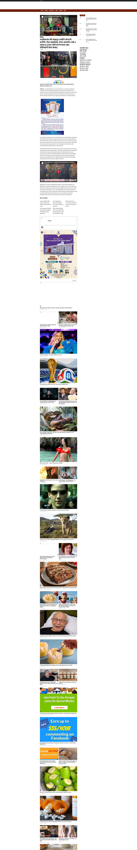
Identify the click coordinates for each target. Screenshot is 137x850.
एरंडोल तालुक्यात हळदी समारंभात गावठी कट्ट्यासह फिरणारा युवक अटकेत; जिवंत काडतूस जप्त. (58, 204)
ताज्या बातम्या (51, 10)
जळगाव (46, 10)
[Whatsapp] (59, 82)
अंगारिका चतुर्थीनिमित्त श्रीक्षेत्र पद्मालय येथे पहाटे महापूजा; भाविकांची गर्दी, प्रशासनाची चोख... (91, 19)
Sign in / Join (41, 0)
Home (42, 10)
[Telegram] (61, 82)
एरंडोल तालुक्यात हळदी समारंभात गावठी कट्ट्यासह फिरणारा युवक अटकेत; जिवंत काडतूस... (91, 24)
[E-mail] (42, 228)
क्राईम (56, 10)
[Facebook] (54, 82)
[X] (56, 82)
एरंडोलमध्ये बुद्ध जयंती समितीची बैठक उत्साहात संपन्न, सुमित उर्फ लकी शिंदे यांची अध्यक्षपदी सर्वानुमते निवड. (45, 211)
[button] (96, 10)
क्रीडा (65, 10)
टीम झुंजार (42, 49)
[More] (63, 82)
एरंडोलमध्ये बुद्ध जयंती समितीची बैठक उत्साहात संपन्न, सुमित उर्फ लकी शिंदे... (91, 35)
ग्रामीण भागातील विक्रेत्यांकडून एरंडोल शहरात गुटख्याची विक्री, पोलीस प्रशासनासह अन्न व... (91, 40)
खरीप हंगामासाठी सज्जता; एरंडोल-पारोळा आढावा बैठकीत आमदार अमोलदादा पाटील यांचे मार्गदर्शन (71, 204)
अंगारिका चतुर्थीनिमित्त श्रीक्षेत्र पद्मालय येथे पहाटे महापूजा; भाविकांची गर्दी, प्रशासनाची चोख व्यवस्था (45, 204)
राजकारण (61, 10)
